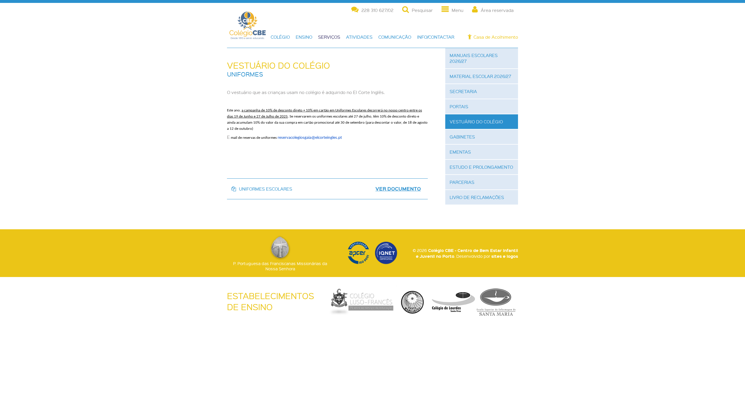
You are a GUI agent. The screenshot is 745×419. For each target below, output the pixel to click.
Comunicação (394, 37)
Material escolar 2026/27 (480, 76)
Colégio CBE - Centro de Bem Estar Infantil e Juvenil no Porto (247, 32)
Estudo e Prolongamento (481, 167)
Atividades (359, 37)
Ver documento (398, 189)
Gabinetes (462, 137)
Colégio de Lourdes (453, 302)
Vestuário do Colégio (476, 122)
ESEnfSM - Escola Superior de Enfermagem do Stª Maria (496, 302)
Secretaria (463, 91)
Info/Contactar (435, 37)
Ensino (304, 37)
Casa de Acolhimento (495, 37)
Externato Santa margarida (412, 302)
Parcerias (462, 182)
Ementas (460, 152)
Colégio (280, 37)
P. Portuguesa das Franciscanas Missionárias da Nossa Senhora (280, 266)
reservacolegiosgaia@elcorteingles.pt (310, 138)
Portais (459, 106)
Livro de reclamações (477, 197)
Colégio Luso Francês (361, 302)
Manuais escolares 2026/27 (474, 58)
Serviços (329, 37)
